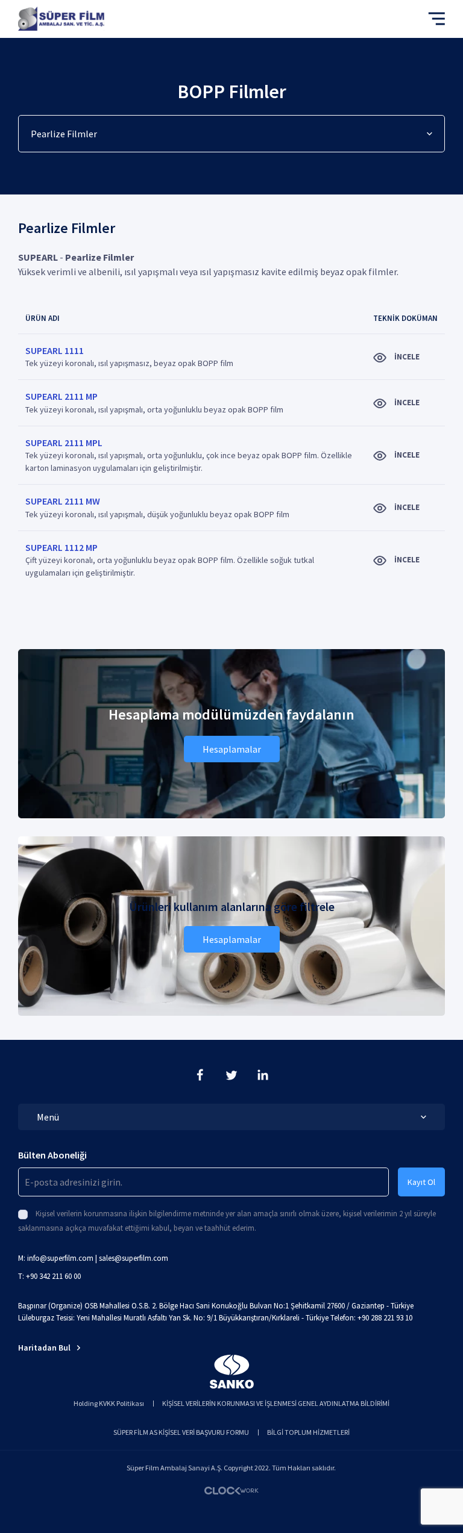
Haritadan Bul (44, 1347)
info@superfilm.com (60, 1258)
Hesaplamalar (232, 749)
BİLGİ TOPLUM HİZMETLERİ (308, 1432)
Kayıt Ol (421, 1182)
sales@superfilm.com (133, 1258)
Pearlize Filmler (64, 134)
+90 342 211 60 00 (53, 1276)
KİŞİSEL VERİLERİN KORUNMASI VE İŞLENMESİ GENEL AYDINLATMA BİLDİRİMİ (275, 1403)
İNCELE (406, 357)
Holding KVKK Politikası (109, 1403)
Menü (48, 1117)
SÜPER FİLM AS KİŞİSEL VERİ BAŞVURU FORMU (181, 1432)
